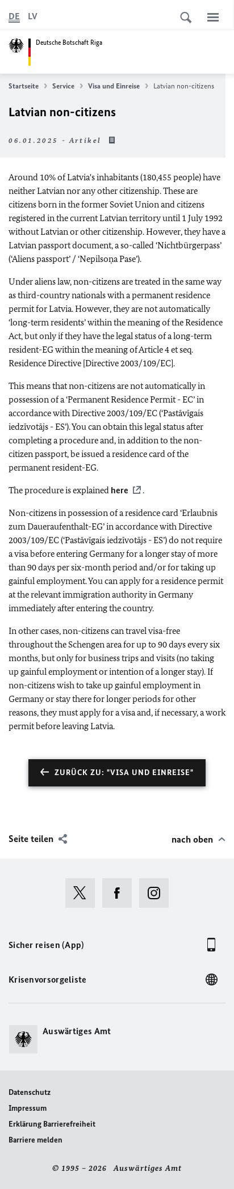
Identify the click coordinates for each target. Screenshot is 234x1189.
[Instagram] (157, 893)
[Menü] (212, 17)
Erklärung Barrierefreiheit (52, 1124)
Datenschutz (30, 1092)
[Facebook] (120, 893)
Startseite (24, 86)
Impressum (28, 1108)
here (119, 490)
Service (63, 86)
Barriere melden (35, 1140)
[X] (83, 893)
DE (14, 16)
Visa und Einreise (114, 86)
